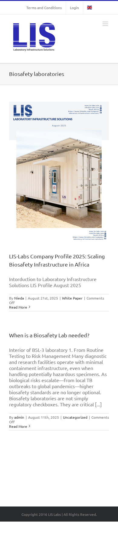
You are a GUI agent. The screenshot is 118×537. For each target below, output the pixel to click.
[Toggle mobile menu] (106, 24)
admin (19, 417)
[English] (89, 7)
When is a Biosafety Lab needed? (49, 335)
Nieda (19, 298)
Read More (18, 307)
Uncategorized (75, 417)
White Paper (72, 298)
